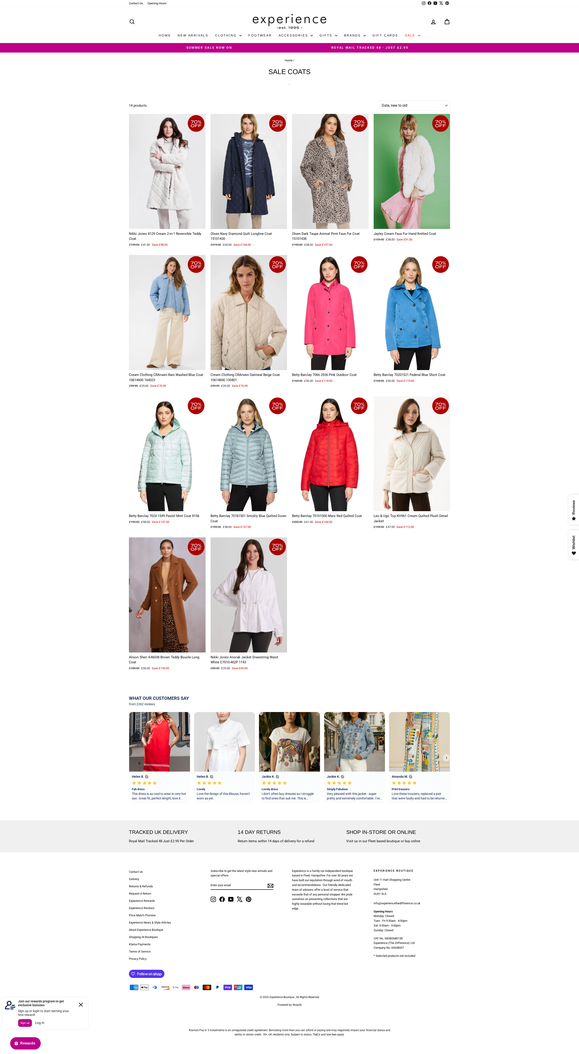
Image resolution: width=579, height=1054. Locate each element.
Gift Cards (385, 35)
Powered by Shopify (290, 1004)
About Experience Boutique (146, 929)
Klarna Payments (140, 944)
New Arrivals (193, 35)
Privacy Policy (138, 958)
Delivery (134, 879)
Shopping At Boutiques (143, 937)
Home (165, 35)
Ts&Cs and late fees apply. (328, 1034)
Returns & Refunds (141, 886)
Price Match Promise (142, 915)
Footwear (260, 35)
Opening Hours (156, 3)
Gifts (327, 35)
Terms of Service (140, 951)
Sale (411, 35)
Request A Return (140, 893)
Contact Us (136, 3)
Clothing (226, 35)
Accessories (294, 35)
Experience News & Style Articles (150, 922)
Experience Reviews (141, 908)
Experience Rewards (142, 900)
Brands (353, 35)
